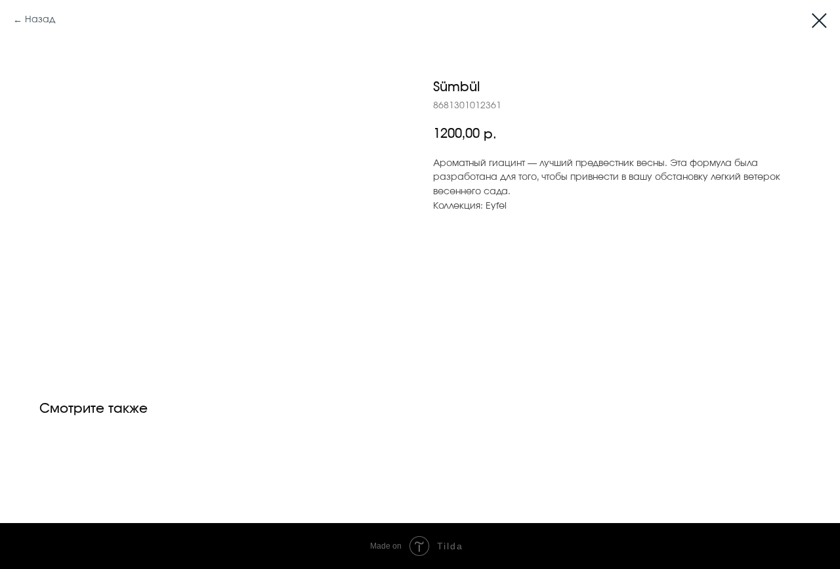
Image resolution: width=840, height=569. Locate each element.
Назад (40, 19)
